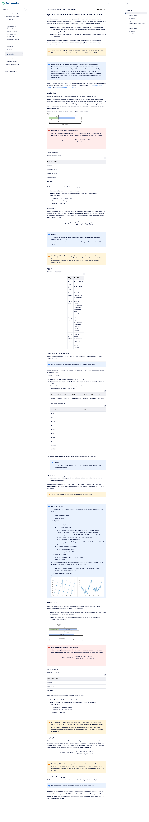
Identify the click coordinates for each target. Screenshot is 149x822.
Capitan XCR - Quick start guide (12, 13)
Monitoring (129, 13)
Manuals (6, 9)
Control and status (133, 15)
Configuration (10, 46)
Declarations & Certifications (10, 71)
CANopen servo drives (12, 31)
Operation (9, 49)
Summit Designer (106, 3)
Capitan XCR (53, 9)
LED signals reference (12, 61)
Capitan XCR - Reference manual (13, 19)
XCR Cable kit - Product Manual (12, 64)
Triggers (131, 20)
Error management (11, 57)
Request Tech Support (116, 3)
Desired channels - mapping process (137, 23)
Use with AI (100, 9)
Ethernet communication (12, 43)
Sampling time (132, 18)
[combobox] (136, 3)
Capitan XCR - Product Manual (12, 16)
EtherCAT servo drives (12, 23)
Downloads (6, 68)
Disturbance (129, 26)
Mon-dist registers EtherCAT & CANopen (65, 87)
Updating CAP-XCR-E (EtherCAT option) (11, 27)
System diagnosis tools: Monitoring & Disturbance (15, 53)
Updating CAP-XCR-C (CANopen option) (11, 35)
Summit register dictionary (13, 39)
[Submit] (127, 3)
